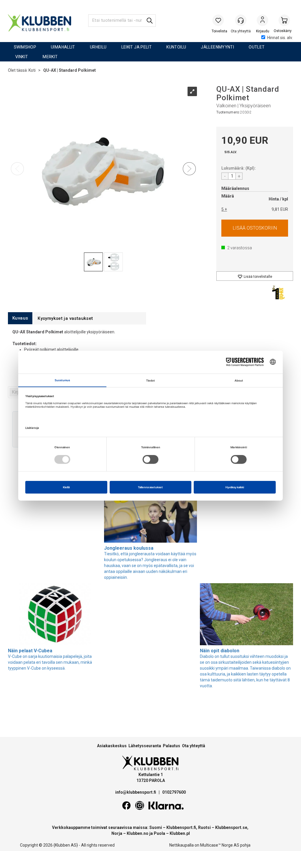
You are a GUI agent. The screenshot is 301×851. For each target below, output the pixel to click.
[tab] (20, 318)
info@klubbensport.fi (136, 792)
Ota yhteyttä (193, 745)
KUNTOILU (176, 47)
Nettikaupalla (181, 845)
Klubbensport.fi (181, 827)
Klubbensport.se (231, 827)
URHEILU (98, 47)
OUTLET (257, 47)
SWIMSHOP (25, 47)
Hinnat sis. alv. (280, 37)
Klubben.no (137, 833)
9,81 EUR (280, 209)
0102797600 (174, 792)
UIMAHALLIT (63, 47)
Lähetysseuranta (144, 745)
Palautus (171, 745)
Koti (32, 70)
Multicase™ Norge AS (219, 845)
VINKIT (21, 56)
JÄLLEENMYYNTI (217, 47)
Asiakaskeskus (112, 745)
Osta (254, 228)
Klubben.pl (180, 833)
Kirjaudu (262, 21)
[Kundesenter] (240, 20)
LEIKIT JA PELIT (136, 47)
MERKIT (50, 56)
